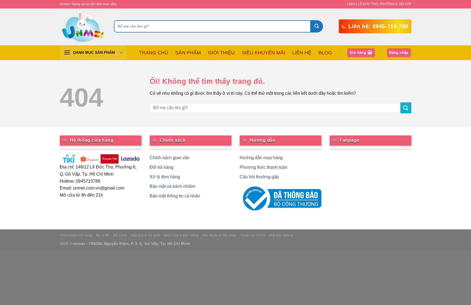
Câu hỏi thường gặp (259, 176)
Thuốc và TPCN (253, 235)
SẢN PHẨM (188, 52)
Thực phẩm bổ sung (76, 235)
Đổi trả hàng (161, 167)
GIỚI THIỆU (221, 52)
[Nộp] (317, 26)
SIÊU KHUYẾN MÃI (263, 52)
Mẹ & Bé (103, 235)
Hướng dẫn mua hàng (261, 157)
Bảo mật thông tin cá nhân (175, 196)
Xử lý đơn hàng (165, 176)
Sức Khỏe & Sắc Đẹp (219, 235)
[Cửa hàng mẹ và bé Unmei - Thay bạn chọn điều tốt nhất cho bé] (83, 27)
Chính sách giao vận (169, 157)
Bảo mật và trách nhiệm (172, 186)
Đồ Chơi (120, 235)
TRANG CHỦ (153, 52)
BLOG (325, 52)
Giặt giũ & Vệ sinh (145, 235)
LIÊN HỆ (301, 52)
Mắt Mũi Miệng (281, 235)
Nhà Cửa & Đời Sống (181, 235)
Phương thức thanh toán (263, 167)
